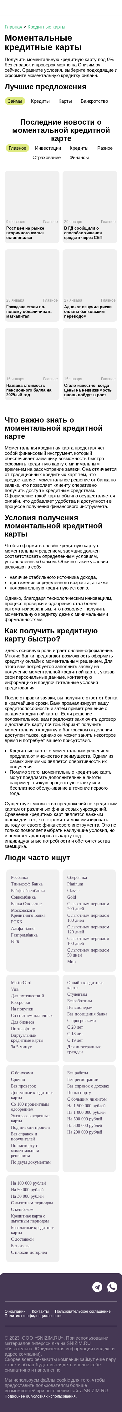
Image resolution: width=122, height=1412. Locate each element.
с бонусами (22, 1073)
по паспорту (79, 1092)
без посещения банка (87, 1014)
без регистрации (83, 1079)
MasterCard (21, 982)
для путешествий (27, 996)
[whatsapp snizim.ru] (112, 1287)
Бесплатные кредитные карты (32, 1230)
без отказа (20, 1245)
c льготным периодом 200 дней (88, 906)
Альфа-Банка (23, 928)
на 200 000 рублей (84, 1132)
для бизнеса (22, 1022)
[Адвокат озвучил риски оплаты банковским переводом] (90, 271)
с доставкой (22, 1239)
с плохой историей (29, 1252)
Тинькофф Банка (27, 884)
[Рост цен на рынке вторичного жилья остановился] (32, 193)
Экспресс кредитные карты (30, 1118)
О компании (15, 1311)
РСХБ (16, 922)
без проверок (23, 1086)
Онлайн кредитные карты (85, 985)
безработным (79, 1001)
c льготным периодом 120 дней (88, 929)
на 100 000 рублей (28, 1183)
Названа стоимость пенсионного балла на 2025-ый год (28, 390)
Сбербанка (77, 877)
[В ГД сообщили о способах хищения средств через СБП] (90, 193)
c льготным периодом (32, 1203)
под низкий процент (31, 1127)
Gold (71, 897)
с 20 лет (75, 1027)
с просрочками (81, 1020)
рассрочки (20, 1002)
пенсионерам (80, 1007)
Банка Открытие (26, 903)
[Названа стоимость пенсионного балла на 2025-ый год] (32, 350)
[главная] (27, 7)
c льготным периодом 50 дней (88, 953)
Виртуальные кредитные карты (27, 1038)
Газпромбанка (24, 935)
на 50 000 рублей (27, 1189)
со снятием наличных (32, 1015)
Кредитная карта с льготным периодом (30, 1218)
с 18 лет (75, 1033)
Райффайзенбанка (28, 890)
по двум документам (31, 1162)
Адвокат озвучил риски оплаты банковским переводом (88, 311)
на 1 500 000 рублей (86, 1105)
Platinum (75, 884)
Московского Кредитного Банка (28, 913)
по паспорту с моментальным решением (25, 1150)
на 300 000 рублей (84, 1125)
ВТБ (15, 941)
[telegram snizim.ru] (97, 1287)
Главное (50, 222)
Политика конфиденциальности (33, 1316)
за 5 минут (21, 1047)
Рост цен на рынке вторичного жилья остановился (25, 233)
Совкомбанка (23, 897)
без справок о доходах (88, 1086)
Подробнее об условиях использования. (41, 1396)
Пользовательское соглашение (83, 1311)
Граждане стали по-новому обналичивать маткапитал (29, 311)
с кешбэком (22, 1209)
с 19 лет (75, 1040)
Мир (71, 961)
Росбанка (19, 877)
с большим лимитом (87, 1099)
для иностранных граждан (84, 1049)
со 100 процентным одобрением (30, 1107)
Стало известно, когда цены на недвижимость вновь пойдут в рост (88, 390)
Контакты (40, 1311)
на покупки (22, 1009)
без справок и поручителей (24, 1136)
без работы (77, 1073)
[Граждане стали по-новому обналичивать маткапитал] (32, 271)
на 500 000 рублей (84, 1119)
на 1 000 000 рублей (86, 1112)
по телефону (23, 1028)
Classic (73, 890)
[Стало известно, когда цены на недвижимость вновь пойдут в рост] (90, 350)
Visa (14, 989)
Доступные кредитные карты (32, 1095)
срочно (18, 1079)
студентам (77, 994)
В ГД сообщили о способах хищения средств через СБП (83, 233)
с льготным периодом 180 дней (88, 918)
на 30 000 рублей (27, 1196)
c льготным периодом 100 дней (88, 941)
